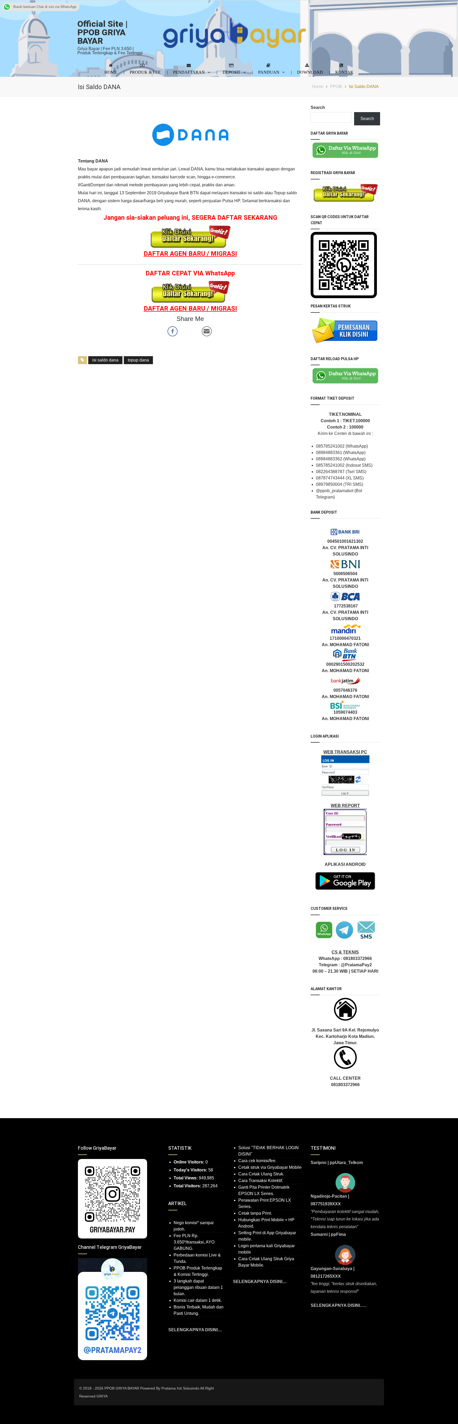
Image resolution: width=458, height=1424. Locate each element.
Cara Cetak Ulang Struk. (261, 1174)
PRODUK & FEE (145, 72)
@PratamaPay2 (356, 965)
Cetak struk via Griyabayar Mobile (270, 1167)
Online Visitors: (189, 1162)
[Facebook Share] (173, 331)
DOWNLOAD (310, 72)
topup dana (138, 360)
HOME (110, 72)
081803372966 (357, 958)
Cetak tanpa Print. (255, 1213)
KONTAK (344, 72)
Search (318, 107)
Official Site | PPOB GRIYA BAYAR (102, 32)
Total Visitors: (188, 1186)
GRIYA (102, 1396)
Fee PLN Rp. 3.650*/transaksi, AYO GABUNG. (194, 1242)
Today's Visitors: (191, 1170)
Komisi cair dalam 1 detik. (198, 1300)
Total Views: (186, 1178)
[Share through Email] (207, 331)
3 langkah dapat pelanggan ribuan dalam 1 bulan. (198, 1287)
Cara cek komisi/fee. (257, 1160)
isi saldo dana (105, 360)
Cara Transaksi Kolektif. (260, 1180)
